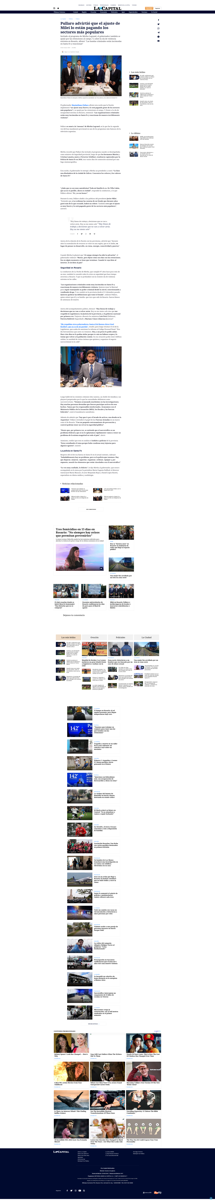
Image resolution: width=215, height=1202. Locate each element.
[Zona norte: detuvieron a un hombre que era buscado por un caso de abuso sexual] (142, 154)
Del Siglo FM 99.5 (138, 1151)
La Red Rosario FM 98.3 (112, 1153)
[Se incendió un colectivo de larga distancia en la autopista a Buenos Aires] (93, 979)
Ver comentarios (91, 509)
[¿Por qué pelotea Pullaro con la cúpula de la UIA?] (107, 490)
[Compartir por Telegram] (158, 32)
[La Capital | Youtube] (79, 1190)
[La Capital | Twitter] (71, 1190)
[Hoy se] (121, 539)
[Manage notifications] (211, 1198)
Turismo (134, 5)
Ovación (93, 12)
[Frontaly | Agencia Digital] (156, 1192)
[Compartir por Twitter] (158, 24)
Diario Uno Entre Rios (83, 1155)
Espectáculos (133, 12)
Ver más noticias (93, 1024)
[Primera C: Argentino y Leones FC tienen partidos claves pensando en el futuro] (93, 763)
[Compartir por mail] (158, 41)
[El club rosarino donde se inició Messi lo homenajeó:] (65, 597)
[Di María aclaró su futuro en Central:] (93, 813)
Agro (123, 12)
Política (71, 18)
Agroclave (80, 1157)
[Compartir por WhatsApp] (158, 28)
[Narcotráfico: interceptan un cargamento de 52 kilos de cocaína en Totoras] (93, 996)
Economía (103, 12)
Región (84, 12)
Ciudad (75, 12)
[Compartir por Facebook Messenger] (158, 36)
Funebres (113, 5)
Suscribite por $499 (149, 8)
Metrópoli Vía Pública (83, 1161)
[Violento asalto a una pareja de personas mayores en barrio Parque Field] (93, 929)
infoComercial (81, 1159)
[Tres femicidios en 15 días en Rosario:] (79, 553)
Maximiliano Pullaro (80, 105)
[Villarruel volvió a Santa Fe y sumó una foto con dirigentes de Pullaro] (74, 498)
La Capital (63, 18)
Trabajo (95, 5)
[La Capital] (107, 8)
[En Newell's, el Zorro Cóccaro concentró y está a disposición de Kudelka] (93, 830)
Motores (88, 5)
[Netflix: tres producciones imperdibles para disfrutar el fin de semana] (142, 138)
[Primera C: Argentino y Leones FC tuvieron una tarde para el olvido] (94, 679)
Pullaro (77, 18)
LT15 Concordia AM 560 (111, 1155)
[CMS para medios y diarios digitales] (147, 1193)
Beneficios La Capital (124, 5)
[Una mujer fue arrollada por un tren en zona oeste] (121, 569)
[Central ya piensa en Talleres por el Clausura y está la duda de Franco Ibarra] (142, 95)
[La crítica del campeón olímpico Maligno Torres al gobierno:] (93, 946)
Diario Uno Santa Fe (83, 1153)
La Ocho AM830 (109, 1151)
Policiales (114, 12)
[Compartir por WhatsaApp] (86, 234)
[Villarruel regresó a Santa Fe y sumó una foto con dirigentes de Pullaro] (107, 498)
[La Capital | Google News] (84, 1190)
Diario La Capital (82, 1151)
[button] (54, 8)
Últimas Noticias (59, 12)
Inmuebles (81, 5)
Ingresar (157, 8)
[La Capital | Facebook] (67, 1190)
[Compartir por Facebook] (158, 20)
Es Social (154, 12)
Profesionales (104, 5)
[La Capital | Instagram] (75, 1190)
